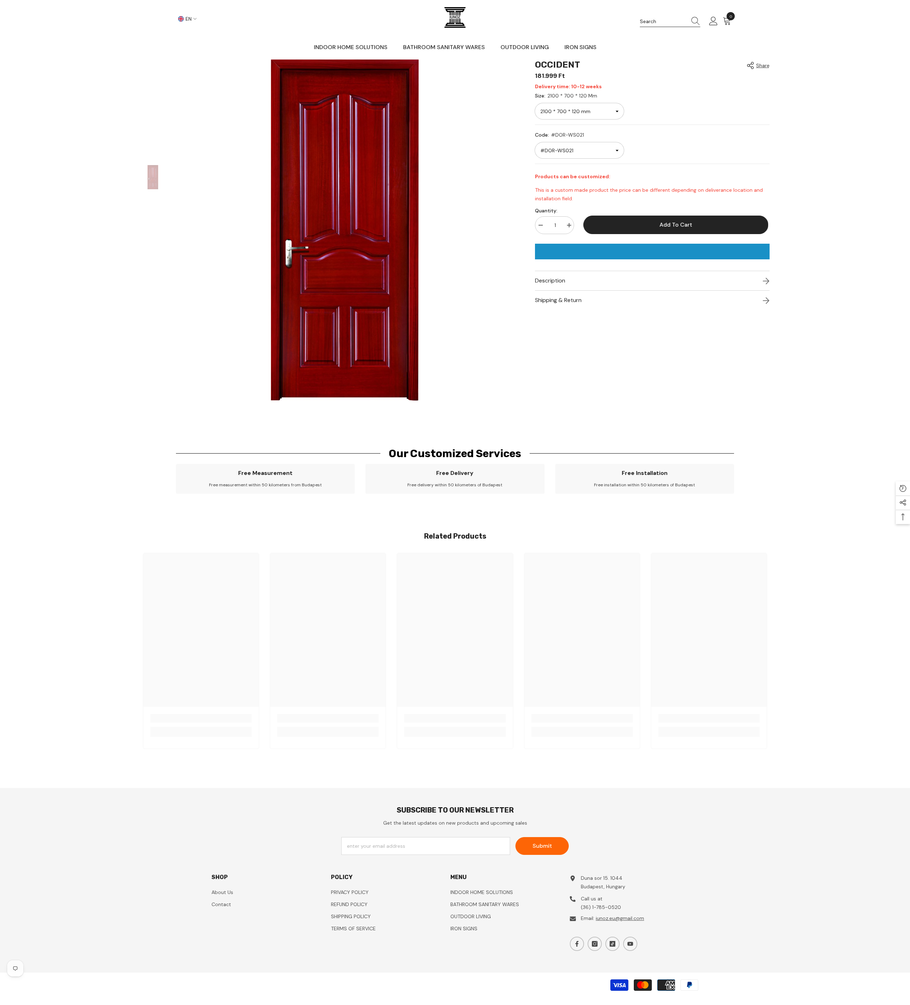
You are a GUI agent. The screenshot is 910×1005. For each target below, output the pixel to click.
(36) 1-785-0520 (601, 907)
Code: (559, 135)
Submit (542, 846)
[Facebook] (577, 944)
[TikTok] (612, 944)
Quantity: (546, 210)
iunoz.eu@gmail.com (620, 918)
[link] (265, 479)
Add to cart (677, 224)
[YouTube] (630, 944)
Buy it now (652, 251)
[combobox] (663, 21)
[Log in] (713, 21)
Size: (566, 95)
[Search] (670, 21)
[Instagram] (595, 944)
